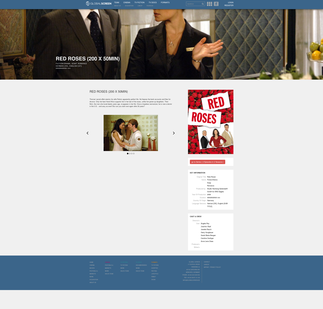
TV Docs (153, 2)
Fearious (150, 6)
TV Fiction (139, 2)
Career (206, 264)
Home (91, 262)
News (91, 277)
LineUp (140, 6)
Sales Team (109, 274)
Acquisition (129, 6)
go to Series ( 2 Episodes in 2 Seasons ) (208, 162)
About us (117, 6)
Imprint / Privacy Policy (212, 267)
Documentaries (141, 265)
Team (116, 2)
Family (153, 277)
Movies (92, 268)
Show (153, 279)
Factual (154, 271)
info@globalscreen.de (191, 280)
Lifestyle (154, 274)
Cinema (126, 2)
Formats (165, 2)
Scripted (154, 268)
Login (230, 2)
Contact (207, 262)
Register (228, 5)
